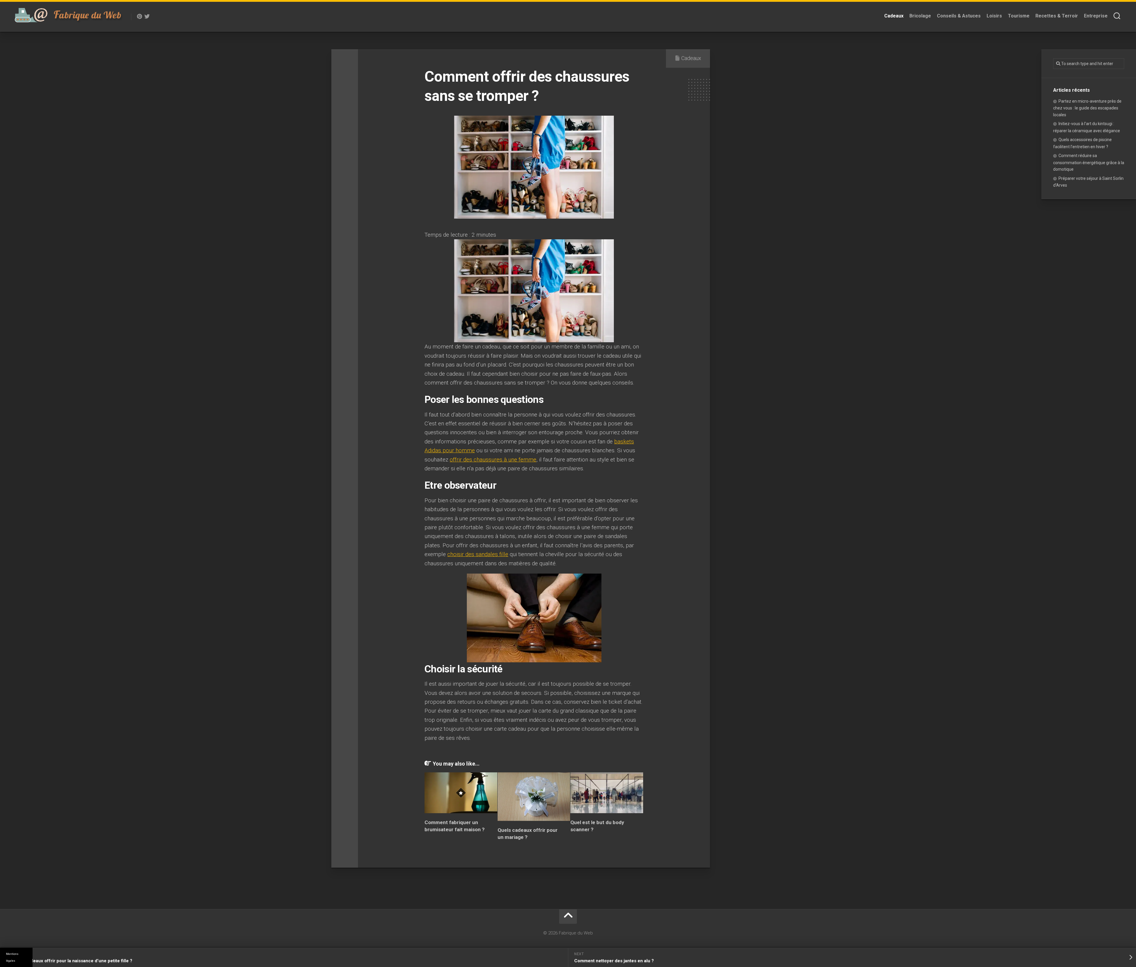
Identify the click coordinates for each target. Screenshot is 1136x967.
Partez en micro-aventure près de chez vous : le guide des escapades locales (1087, 108)
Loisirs (994, 16)
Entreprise (1096, 16)
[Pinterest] (139, 16)
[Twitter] (147, 16)
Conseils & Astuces (959, 16)
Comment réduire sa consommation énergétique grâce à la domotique (1088, 162)
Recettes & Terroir (1056, 16)
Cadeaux (893, 16)
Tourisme (1019, 16)
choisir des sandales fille (477, 554)
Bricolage (920, 16)
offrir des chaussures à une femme (493, 459)
